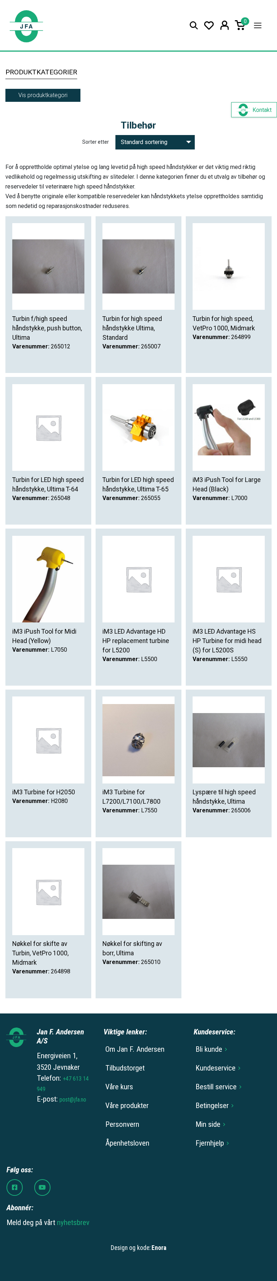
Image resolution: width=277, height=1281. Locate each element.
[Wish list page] (209, 25)
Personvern (122, 1124)
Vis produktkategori (42, 95)
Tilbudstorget (125, 1068)
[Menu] (257, 25)
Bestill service (216, 1086)
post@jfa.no (73, 1099)
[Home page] (26, 25)
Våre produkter (127, 1105)
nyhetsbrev (73, 1222)
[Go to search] (194, 25)
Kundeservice (215, 1068)
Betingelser (212, 1105)
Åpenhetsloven (127, 1143)
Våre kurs (119, 1086)
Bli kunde (208, 1049)
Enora (158, 1247)
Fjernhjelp (209, 1143)
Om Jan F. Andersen (134, 1049)
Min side (207, 1124)
